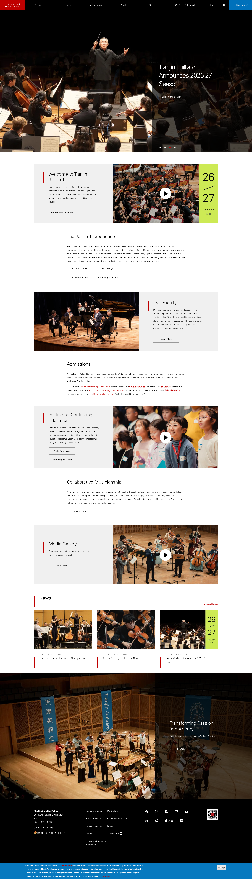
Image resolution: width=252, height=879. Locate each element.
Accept (221, 867)
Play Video (165, 193)
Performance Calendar (62, 212)
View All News (211, 604)
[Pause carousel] (175, 147)
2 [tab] (165, 147)
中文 (212, 5)
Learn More (54, 92)
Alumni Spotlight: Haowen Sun (120, 658)
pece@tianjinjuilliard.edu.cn (101, 394)
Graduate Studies (80, 268)
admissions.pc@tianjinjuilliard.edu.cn (106, 390)
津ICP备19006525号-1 (44, 827)
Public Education (80, 277)
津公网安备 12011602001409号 (51, 833)
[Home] (12, 5)
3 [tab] (170, 147)
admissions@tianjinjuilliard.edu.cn (95, 386)
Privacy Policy (67, 865)
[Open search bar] (224, 5)
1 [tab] (160, 147)
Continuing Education (107, 277)
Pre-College (107, 268)
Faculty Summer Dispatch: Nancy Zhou (62, 658)
